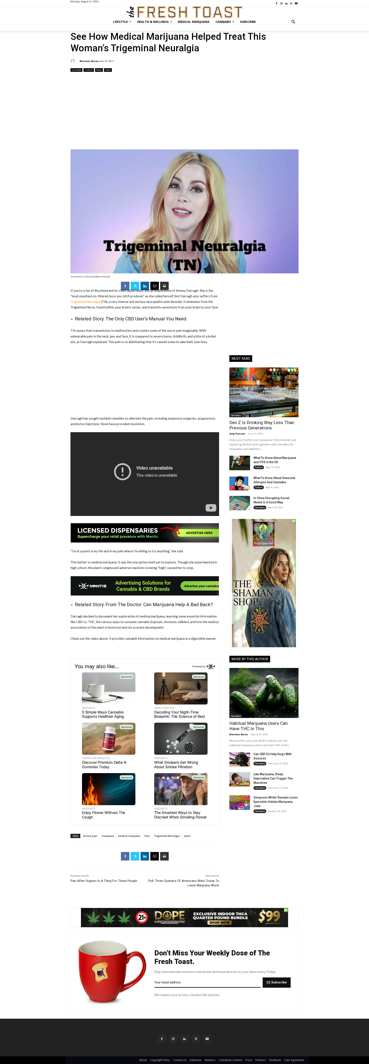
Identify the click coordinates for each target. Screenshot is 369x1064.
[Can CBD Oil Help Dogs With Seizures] (239, 759)
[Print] (164, 286)
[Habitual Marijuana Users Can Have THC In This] (264, 693)
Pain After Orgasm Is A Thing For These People (103, 881)
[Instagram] (173, 1039)
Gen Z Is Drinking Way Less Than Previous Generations (261, 425)
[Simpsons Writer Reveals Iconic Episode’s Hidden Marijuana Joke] (239, 802)
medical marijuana (129, 835)
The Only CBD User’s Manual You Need (145, 318)
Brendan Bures (89, 61)
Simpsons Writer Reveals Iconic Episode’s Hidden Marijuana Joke (275, 802)
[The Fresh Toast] (184, 12)
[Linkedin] (145, 286)
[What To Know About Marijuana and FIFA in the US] (239, 463)
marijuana (108, 835)
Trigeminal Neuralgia (85, 302)
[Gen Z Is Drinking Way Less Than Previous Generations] (264, 392)
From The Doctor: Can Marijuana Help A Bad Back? (159, 604)
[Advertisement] (184, 111)
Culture (89, 69)
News (99, 69)
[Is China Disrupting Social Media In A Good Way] (239, 503)
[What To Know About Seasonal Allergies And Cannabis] (239, 483)
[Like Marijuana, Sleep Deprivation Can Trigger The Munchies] (239, 779)
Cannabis (76, 69)
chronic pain (90, 835)
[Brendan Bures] (73, 61)
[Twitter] (135, 286)
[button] (293, 22)
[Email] (154, 286)
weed (187, 835)
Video (108, 69)
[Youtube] (207, 1039)
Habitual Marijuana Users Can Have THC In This (258, 726)
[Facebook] (125, 286)
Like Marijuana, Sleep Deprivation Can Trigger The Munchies (273, 778)
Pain (147, 835)
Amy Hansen (237, 433)
